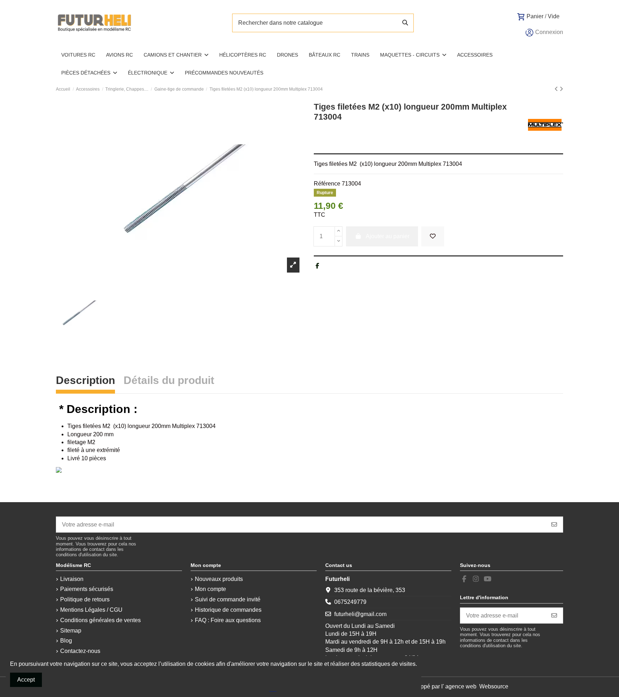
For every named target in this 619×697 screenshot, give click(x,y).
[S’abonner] (554, 524)
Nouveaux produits (219, 579)
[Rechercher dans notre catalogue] (405, 23)
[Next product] (561, 89)
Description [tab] (85, 381)
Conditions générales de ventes (100, 620)
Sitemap (70, 631)
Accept (26, 680)
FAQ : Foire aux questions (228, 620)
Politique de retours (85, 599)
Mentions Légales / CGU (91, 610)
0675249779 (350, 602)
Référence (327, 184)
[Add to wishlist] (432, 236)
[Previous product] (557, 89)
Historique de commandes (228, 610)
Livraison (71, 579)
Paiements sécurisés (86, 589)
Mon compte (210, 589)
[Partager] (317, 266)
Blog (66, 641)
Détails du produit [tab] (169, 381)
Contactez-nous (80, 651)
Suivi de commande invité (227, 599)
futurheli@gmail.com (360, 614)
